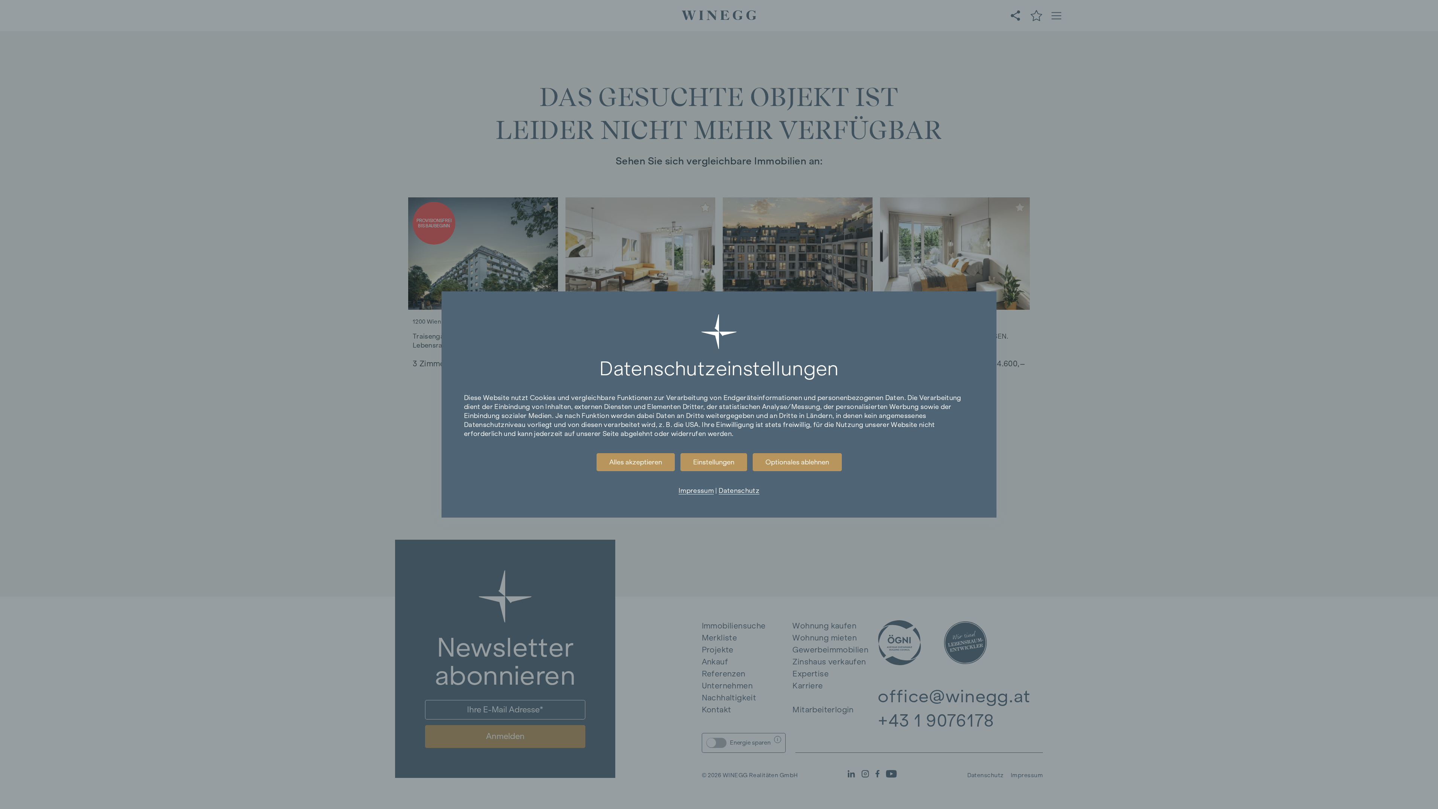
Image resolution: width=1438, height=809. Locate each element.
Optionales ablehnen (797, 462)
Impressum (696, 490)
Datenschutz (739, 490)
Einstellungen (713, 462)
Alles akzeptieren (635, 462)
